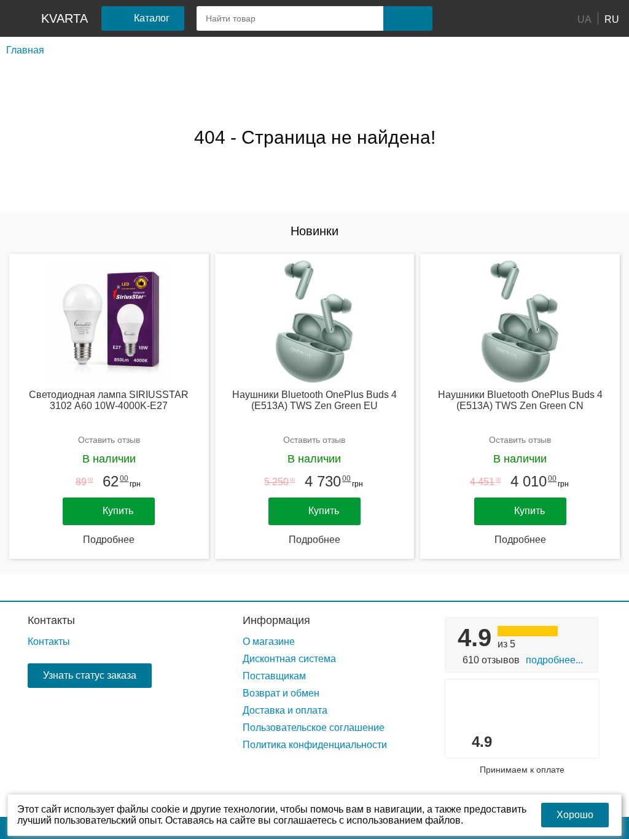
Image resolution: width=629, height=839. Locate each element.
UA (584, 18)
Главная (25, 50)
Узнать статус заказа (89, 675)
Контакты (51, 620)
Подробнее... (554, 660)
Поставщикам (274, 676)
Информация (276, 620)
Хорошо (575, 815)
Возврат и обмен (281, 693)
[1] (460, 18)
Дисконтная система (289, 659)
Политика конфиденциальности (315, 744)
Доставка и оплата (285, 710)
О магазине (269, 641)
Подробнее (109, 539)
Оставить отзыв (109, 440)
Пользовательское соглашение (314, 727)
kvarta (64, 18)
